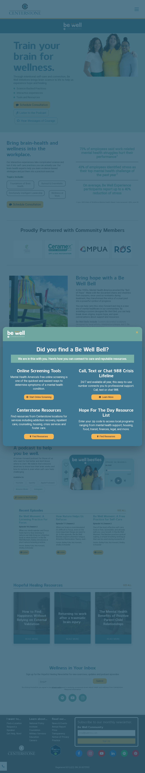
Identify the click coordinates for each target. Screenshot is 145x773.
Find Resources (40, 436)
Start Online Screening (40, 397)
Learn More (107, 397)
